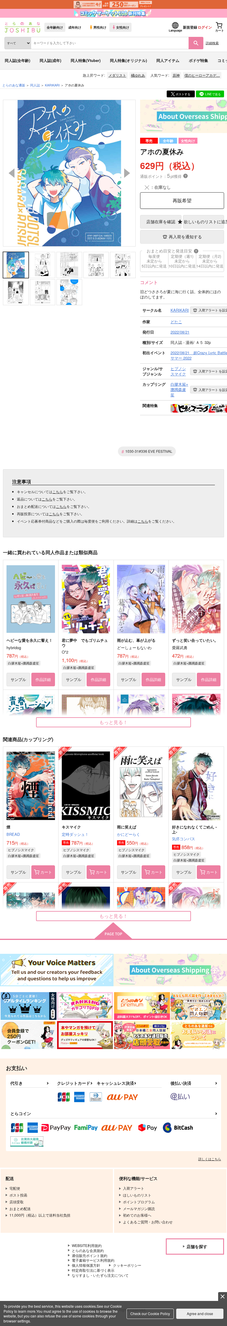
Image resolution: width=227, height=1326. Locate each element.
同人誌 (35, 85)
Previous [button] (11, 173)
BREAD (13, 834)
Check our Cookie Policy (150, 1313)
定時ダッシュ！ (75, 834)
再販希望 (182, 200)
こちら (57, 491)
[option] (69, 173)
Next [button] (127, 173)
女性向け (122, 27)
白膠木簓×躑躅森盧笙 (23, 663)
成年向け (74, 27)
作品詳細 (43, 679)
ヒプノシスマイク (21, 849)
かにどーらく (128, 834)
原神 (176, 75)
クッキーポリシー (127, 1265)
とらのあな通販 (13, 85)
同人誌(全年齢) (17, 60)
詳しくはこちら (209, 1158)
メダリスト (117, 75)
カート (46, 872)
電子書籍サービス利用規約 (93, 1260)
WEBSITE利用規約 (87, 1245)
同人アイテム (167, 60)
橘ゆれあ (138, 75)
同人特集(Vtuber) (85, 60)
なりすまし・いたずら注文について (100, 1275)
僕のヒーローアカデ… (202, 75)
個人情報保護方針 (86, 1265)
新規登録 (190, 27)
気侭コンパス (183, 838)
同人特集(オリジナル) (128, 60)
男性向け (99, 27)
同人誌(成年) (50, 60)
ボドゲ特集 (198, 60)
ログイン (205, 27)
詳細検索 (212, 42)
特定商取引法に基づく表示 (93, 1270)
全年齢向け (55, 27)
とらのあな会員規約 (88, 1250)
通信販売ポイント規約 (89, 1255)
